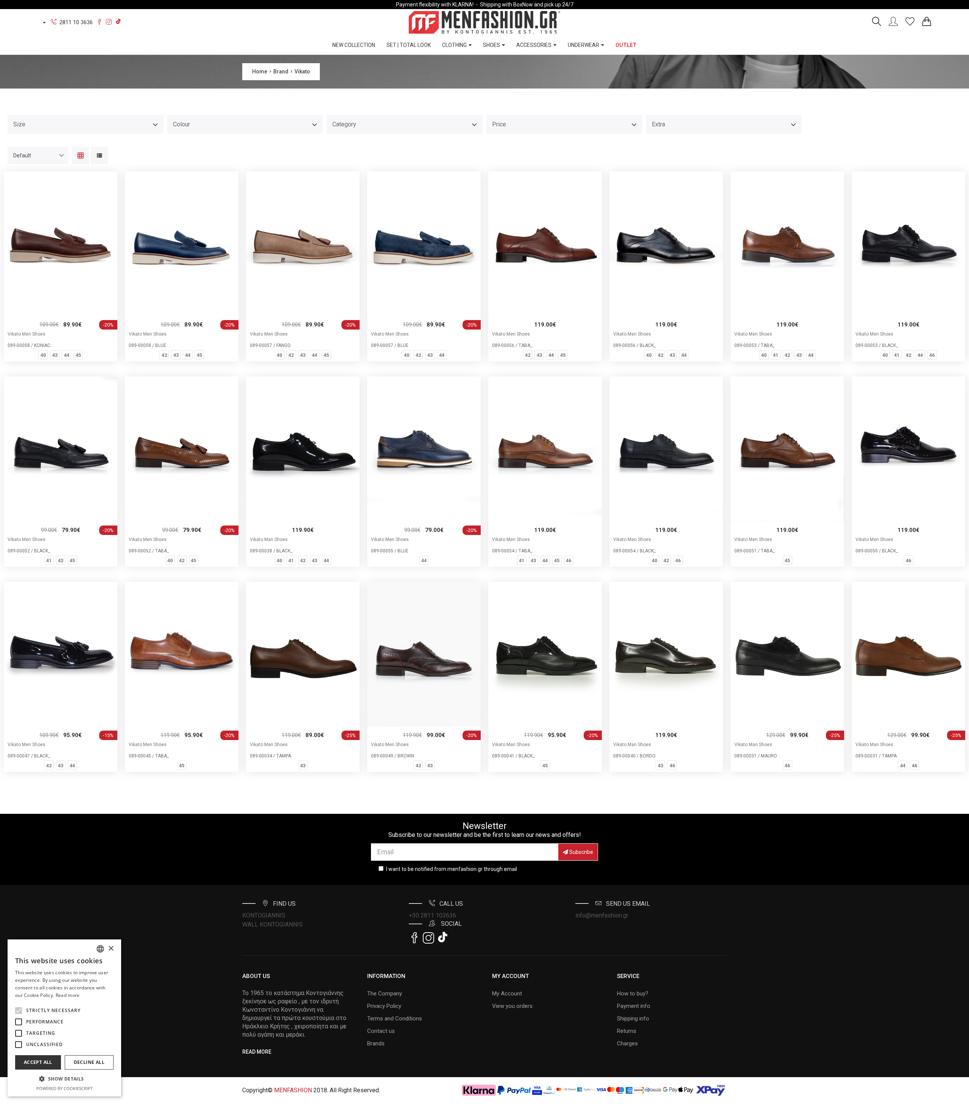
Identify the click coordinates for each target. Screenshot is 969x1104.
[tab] (80, 156)
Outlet (626, 45)
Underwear (583, 45)
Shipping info (633, 1018)
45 (78, 355)
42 (164, 355)
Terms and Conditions (394, 1018)
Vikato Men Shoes (26, 334)
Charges (627, 1043)
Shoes (491, 45)
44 (66, 355)
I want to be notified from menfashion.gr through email (451, 869)
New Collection (353, 45)
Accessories (533, 45)
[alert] (64, 1017)
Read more (68, 995)
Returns (626, 1031)
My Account (507, 993)
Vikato (302, 71)
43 (55, 355)
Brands (376, 1043)
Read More (256, 1052)
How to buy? (632, 993)
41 (775, 355)
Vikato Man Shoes (269, 539)
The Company (384, 993)
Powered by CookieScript (64, 1088)
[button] (18, 1010)
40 (43, 355)
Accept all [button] (38, 1062)
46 (932, 355)
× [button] (111, 949)
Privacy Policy (384, 1006)
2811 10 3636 (76, 22)
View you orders (512, 1006)
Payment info (633, 1006)
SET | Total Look (408, 45)
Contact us (381, 1031)
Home (259, 71)
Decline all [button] (89, 1062)
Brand (280, 71)
